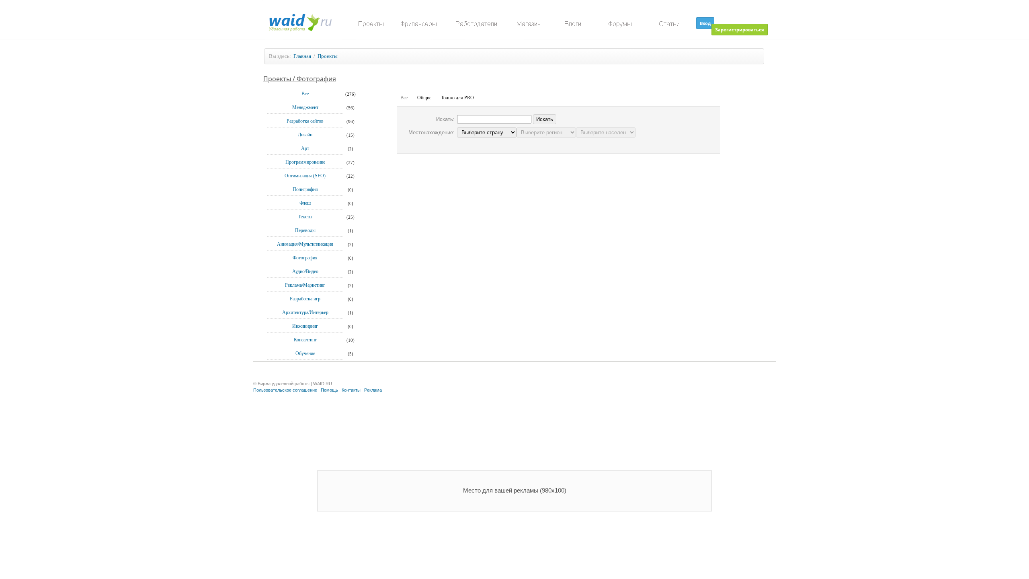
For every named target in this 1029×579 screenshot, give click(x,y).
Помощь (329, 390)
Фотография (305, 258)
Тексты (305, 217)
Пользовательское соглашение (285, 390)
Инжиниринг (305, 326)
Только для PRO (457, 98)
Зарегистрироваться (739, 30)
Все (305, 93)
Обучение (305, 353)
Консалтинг (305, 340)
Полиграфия (305, 189)
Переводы (305, 230)
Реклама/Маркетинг (305, 285)
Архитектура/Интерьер (305, 312)
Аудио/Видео (305, 271)
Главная (302, 56)
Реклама (373, 390)
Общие (424, 98)
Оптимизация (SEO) (305, 176)
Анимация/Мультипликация (305, 244)
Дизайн (305, 135)
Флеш (305, 203)
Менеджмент (305, 107)
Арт (305, 148)
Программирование (305, 162)
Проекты (328, 56)
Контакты (351, 390)
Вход (705, 23)
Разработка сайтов (305, 121)
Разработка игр (305, 299)
